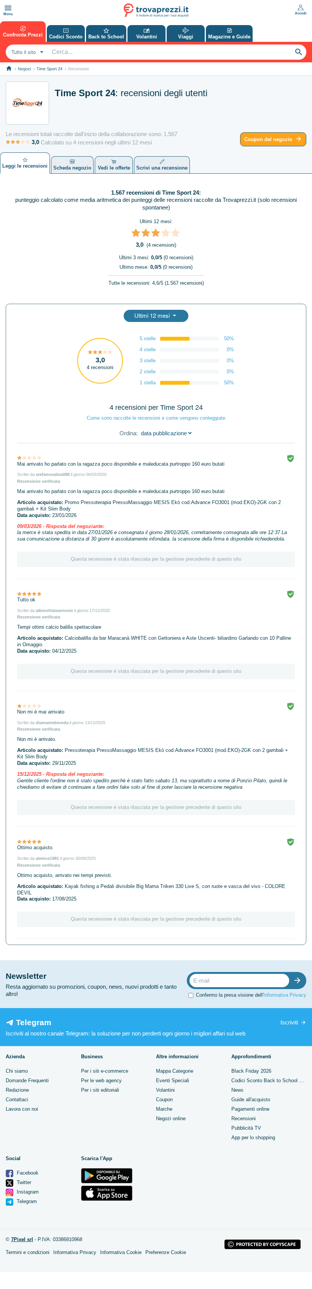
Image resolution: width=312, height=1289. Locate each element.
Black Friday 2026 (251, 1071)
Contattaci (17, 1099)
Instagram (27, 1192)
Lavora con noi (22, 1109)
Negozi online (171, 1118)
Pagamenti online (250, 1109)
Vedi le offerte (114, 168)
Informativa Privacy (284, 995)
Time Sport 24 (49, 69)
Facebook (26, 1173)
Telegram (26, 1201)
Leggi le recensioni (25, 166)
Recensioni (243, 1118)
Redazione (17, 1090)
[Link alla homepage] (9, 68)
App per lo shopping (253, 1137)
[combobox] (26, 52)
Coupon (164, 1099)
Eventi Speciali (172, 1080)
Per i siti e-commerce (104, 1071)
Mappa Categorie (174, 1071)
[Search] (298, 52)
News (237, 1090)
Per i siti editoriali (100, 1090)
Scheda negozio (72, 168)
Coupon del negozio (268, 139)
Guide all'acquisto (250, 1099)
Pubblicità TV (246, 1128)
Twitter (23, 1182)
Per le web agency (101, 1080)
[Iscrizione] (299, 980)
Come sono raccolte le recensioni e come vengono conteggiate (156, 418)
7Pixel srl (22, 1239)
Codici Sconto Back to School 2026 (270, 1080)
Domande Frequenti (27, 1080)
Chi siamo (17, 1071)
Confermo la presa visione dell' (251, 995)
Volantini (165, 1090)
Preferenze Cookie (165, 1252)
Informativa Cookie (121, 1252)
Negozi (24, 69)
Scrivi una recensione (162, 168)
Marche (164, 1109)
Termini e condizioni (27, 1252)
